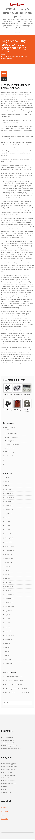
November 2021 (9, 550)
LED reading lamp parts (11, 689)
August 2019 (8, 639)
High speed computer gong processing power (15, 86)
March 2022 (8, 534)
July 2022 (7, 518)
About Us (4, 807)
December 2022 (9, 497)
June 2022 (7, 522)
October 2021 (8, 554)
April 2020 (7, 627)
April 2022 (7, 530)
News (6, 460)
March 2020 (8, 631)
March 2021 (8, 582)
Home (3, 55)
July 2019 (7, 643)
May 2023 (7, 481)
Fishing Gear (10, 441)
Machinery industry (10, 456)
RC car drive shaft (10, 685)
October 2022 (8, 505)
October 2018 (8, 663)
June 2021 (7, 570)
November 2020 (9, 598)
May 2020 (7, 623)
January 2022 (8, 542)
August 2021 (8, 562)
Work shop (4, 811)
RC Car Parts (10, 448)
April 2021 (7, 578)
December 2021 (9, 546)
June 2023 (7, 477)
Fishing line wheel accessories (13, 693)
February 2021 (9, 586)
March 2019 (8, 659)
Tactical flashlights (10, 676)
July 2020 (7, 615)
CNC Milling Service (12, 433)
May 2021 (7, 574)
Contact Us (4, 819)
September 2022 (9, 509)
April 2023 (7, 485)
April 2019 (7, 655)
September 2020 (9, 607)
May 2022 (7, 526)
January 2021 (8, 590)
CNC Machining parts (10, 427)
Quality (3, 815)
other (6, 464)
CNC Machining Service (13, 430)
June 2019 (7, 647)
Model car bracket (10, 681)
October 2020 (8, 602)
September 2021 (9, 558)
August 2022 (8, 513)
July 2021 (7, 566)
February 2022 (9, 538)
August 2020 (8, 611)
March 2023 (8, 489)
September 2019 (9, 635)
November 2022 (9, 501)
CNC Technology (9, 452)
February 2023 (9, 493)
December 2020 (9, 594)
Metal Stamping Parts (13, 444)
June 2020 (7, 619)
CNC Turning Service (12, 437)
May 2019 (7, 651)
